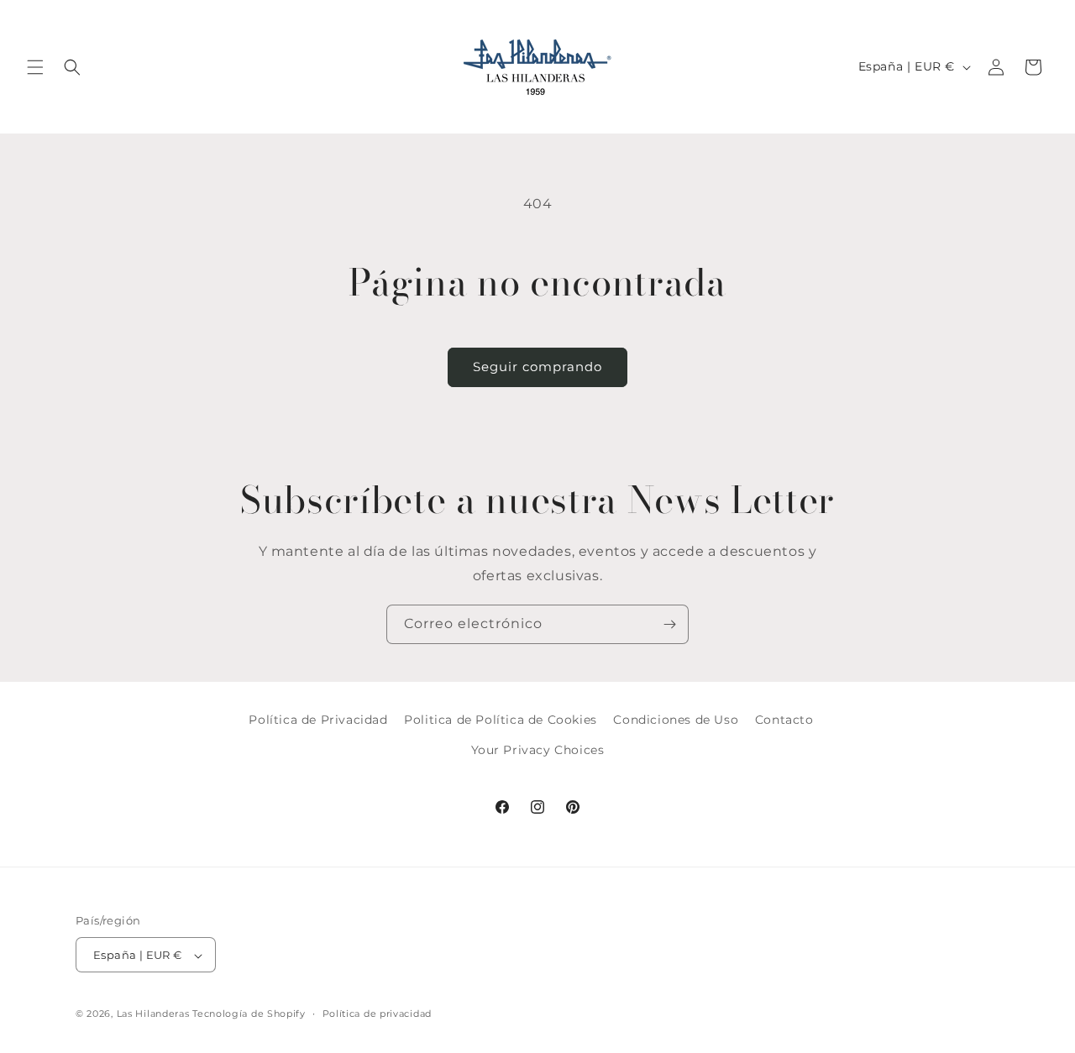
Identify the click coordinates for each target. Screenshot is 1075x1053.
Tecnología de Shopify (249, 1014)
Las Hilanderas (153, 1014)
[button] (35, 67)
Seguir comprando (537, 367)
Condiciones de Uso (675, 719)
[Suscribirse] (669, 624)
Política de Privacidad (318, 719)
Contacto (784, 719)
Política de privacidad (377, 1013)
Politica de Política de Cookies (500, 719)
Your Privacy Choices (538, 749)
